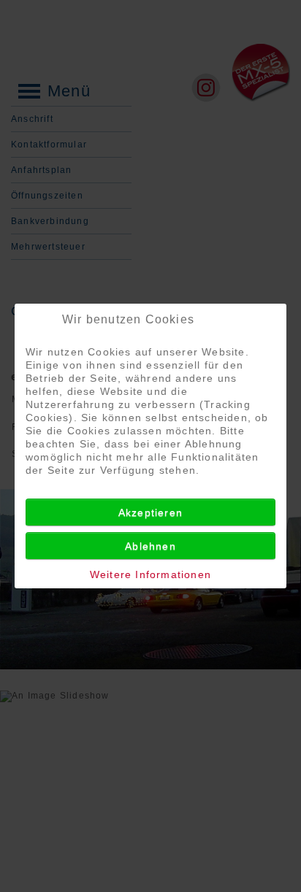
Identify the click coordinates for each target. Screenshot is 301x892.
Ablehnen (150, 546)
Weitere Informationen (150, 574)
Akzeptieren (150, 512)
